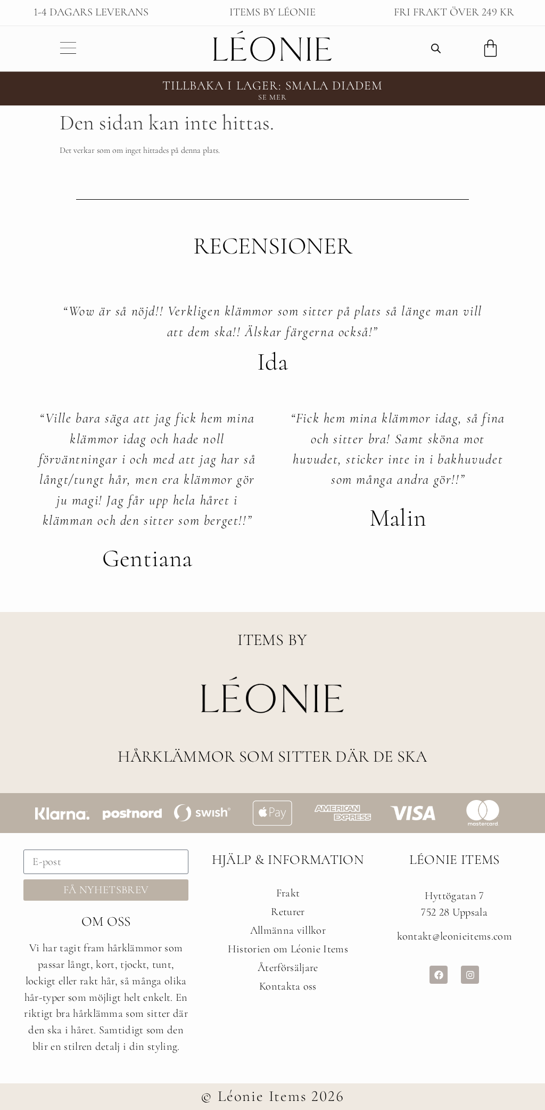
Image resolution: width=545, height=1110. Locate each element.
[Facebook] (439, 975)
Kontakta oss (288, 986)
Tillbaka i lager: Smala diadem (272, 85)
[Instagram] (470, 975)
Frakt (288, 893)
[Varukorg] (490, 48)
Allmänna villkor (288, 930)
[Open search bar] (436, 48)
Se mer (272, 97)
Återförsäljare (288, 967)
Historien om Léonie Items (288, 949)
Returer (287, 911)
